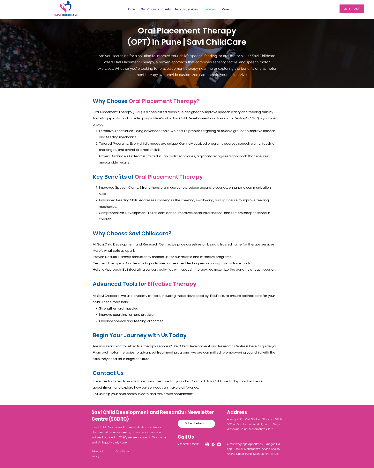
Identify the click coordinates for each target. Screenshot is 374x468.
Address (237, 412)
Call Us (186, 437)
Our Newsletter (196, 412)
